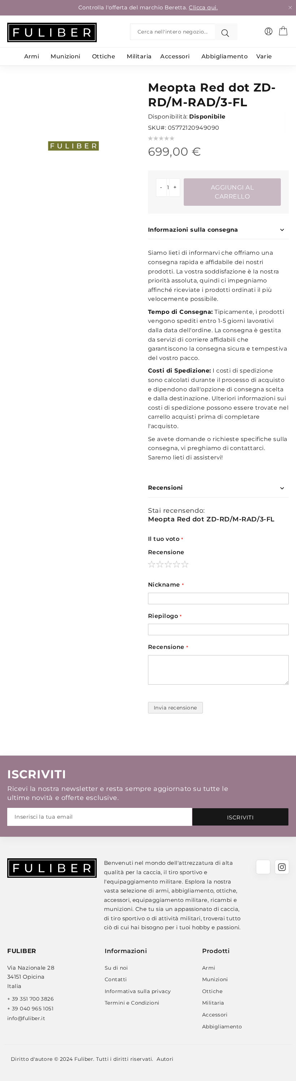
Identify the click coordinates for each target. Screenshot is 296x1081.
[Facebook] (263, 867)
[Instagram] (282, 867)
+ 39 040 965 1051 (30, 1008)
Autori (165, 1059)
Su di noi (116, 968)
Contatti (116, 979)
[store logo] (52, 32)
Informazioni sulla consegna (193, 229)
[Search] (226, 31)
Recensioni (165, 487)
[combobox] (174, 31)
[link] (269, 31)
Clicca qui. (203, 7)
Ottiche (212, 991)
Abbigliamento (222, 1026)
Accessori (215, 1014)
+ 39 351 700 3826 (30, 999)
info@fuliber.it (26, 1018)
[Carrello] (283, 31)
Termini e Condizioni (132, 1003)
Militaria (213, 1003)
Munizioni (215, 979)
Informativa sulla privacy (138, 991)
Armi (209, 968)
